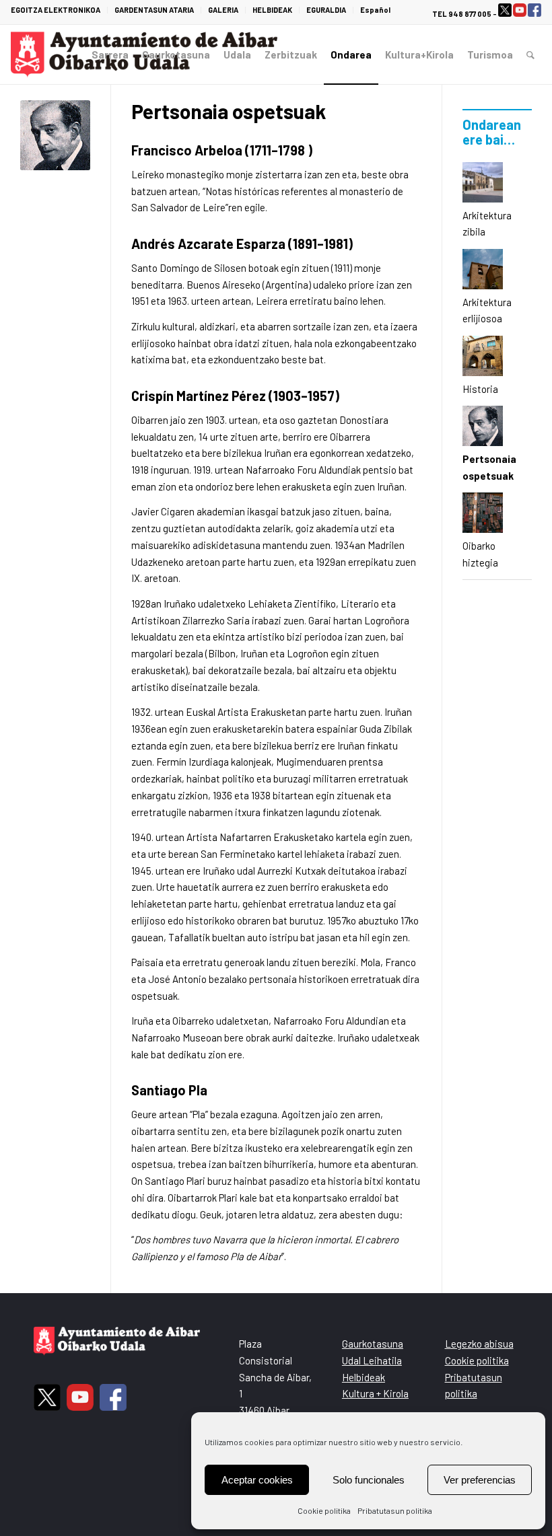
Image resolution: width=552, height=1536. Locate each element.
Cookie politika (324, 1510)
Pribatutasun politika (394, 1510)
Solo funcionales (369, 1480)
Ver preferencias (480, 1480)
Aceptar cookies (257, 1480)
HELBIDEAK (272, 9)
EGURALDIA (326, 9)
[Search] (530, 54)
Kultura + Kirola (375, 1393)
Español (375, 9)
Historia (480, 389)
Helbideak (363, 1377)
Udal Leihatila (372, 1360)
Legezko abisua (479, 1344)
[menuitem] (59, 10)
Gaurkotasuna (372, 1344)
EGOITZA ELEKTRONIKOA (55, 9)
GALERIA (223, 9)
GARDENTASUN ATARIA (154, 9)
